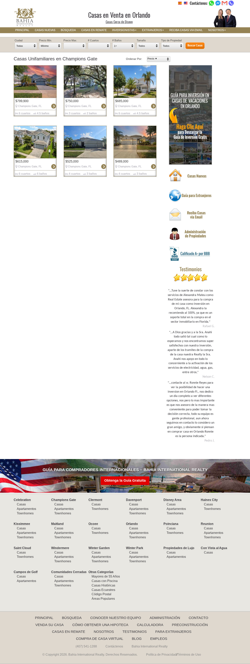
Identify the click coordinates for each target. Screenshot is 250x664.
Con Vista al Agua (214, 548)
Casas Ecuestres (103, 590)
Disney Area (172, 500)
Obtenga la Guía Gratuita (125, 480)
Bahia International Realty (150, 646)
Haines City (209, 500)
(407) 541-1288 (86, 646)
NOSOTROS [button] (216, 30)
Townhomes (25, 513)
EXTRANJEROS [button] (152, 30)
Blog (137, 639)
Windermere (60, 548)
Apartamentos (26, 508)
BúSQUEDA (68, 30)
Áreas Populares (103, 598)
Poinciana (170, 523)
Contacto (198, 618)
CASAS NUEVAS (45, 30)
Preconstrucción (190, 625)
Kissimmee (22, 523)
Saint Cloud (22, 548)
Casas (21, 504)
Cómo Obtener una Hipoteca (100, 625)
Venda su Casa (49, 625)
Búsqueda (72, 618)
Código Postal (101, 594)
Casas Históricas (103, 585)
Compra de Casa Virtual (99, 639)
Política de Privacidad (161, 654)
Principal (44, 618)
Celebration (22, 500)
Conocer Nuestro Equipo (115, 618)
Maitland (57, 523)
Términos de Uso (189, 654)
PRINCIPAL (22, 30)
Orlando (132, 523)
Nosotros (104, 632)
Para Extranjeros (173, 632)
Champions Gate (63, 500)
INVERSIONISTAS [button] (123, 30)
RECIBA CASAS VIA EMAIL (186, 30)
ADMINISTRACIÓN (165, 618)
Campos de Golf (26, 572)
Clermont (95, 500)
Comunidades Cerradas (69, 572)
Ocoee (93, 523)
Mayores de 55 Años (106, 576)
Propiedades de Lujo (178, 548)
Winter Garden (99, 548)
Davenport (134, 500)
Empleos (158, 639)
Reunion (207, 523)
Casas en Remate (68, 632)
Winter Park (134, 548)
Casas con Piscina (105, 581)
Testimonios (134, 632)
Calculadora (150, 625)
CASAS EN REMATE (94, 30)
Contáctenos (114, 646)
